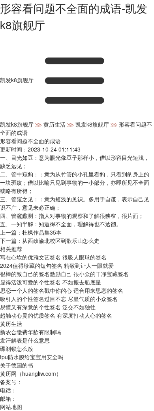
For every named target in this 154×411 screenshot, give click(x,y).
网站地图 (11, 407)
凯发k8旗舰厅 (17, 80)
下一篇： (50, 240)
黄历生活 (54, 124)
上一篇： (31, 232)
